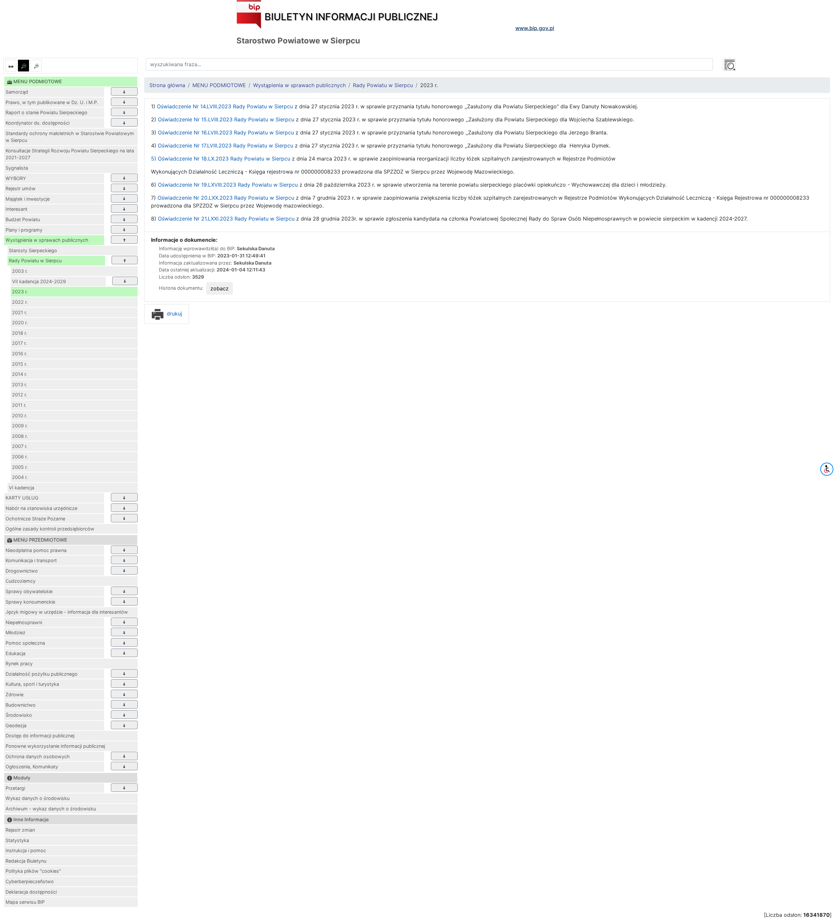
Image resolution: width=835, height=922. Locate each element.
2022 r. (20, 302)
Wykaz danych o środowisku (37, 798)
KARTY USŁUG (22, 497)
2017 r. (19, 343)
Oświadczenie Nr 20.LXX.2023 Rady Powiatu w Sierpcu (226, 197)
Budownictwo (21, 705)
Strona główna (167, 85)
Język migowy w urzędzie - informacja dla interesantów (67, 612)
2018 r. (19, 333)
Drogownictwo (22, 571)
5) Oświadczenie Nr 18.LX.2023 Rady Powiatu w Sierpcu (220, 158)
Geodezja (16, 725)
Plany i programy (24, 230)
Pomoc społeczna (25, 643)
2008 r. (20, 436)
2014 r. (19, 374)
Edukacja (15, 653)
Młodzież (15, 632)
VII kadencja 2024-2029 (39, 281)
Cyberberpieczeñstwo (30, 881)
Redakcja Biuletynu (26, 861)
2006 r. (20, 456)
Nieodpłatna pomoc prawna (36, 550)
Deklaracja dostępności (31, 892)
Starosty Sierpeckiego (33, 250)
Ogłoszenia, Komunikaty (32, 766)
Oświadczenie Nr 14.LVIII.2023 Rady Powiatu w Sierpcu (225, 106)
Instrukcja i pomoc (26, 850)
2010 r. (19, 415)
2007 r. (19, 446)
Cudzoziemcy (21, 581)
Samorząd (17, 92)
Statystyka (17, 840)
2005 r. (20, 467)
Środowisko (19, 715)
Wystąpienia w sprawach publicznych (47, 240)
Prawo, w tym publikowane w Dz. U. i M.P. (52, 102)
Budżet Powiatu (23, 219)
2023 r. (20, 291)
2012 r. (19, 394)
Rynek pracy (19, 663)
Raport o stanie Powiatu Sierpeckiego (46, 112)
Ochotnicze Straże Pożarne (35, 518)
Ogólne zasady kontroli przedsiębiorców (50, 528)
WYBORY (16, 178)
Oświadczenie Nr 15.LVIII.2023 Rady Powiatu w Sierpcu (226, 119)
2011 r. (19, 405)
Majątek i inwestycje (28, 199)
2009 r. (20, 425)
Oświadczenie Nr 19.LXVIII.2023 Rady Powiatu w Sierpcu (228, 184)
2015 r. (19, 364)
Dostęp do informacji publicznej (40, 735)
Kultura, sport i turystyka (32, 684)
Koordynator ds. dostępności (37, 123)
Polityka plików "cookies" (33, 871)
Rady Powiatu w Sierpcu (35, 260)
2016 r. (19, 353)
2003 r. (20, 271)
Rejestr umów (21, 188)
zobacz (219, 288)
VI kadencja (21, 487)
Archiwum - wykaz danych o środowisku (51, 808)
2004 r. (20, 477)
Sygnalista (17, 168)
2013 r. (19, 384)
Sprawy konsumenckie (30, 602)
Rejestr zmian (20, 830)
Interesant (16, 209)
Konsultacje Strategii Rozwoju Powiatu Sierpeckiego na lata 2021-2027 (70, 154)
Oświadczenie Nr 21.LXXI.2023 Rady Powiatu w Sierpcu (226, 218)
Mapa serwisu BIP (25, 902)
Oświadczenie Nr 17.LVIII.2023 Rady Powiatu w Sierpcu (224, 145)
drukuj (173, 313)
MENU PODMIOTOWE (219, 85)
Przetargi (15, 788)
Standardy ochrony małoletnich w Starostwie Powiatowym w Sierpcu (70, 137)
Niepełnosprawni (24, 622)
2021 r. (19, 312)
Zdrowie (14, 694)
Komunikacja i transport (31, 560)
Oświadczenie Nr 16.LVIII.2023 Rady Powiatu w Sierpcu (226, 132)
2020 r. (20, 322)
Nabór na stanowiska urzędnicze (41, 508)
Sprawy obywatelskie (29, 591)
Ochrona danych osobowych (38, 756)
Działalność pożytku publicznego (42, 674)
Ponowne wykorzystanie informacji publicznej (55, 746)
